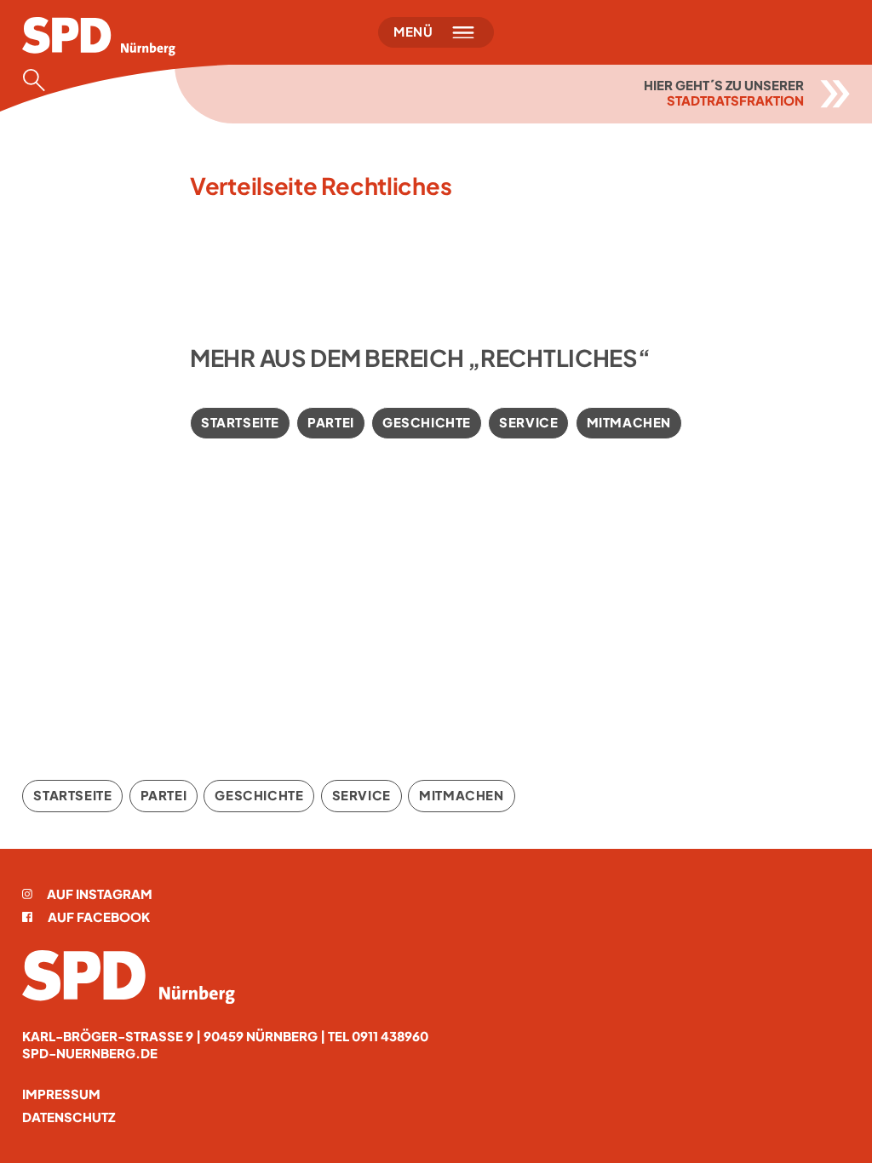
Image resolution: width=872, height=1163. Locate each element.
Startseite (240, 422)
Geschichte (426, 422)
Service (528, 422)
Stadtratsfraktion (735, 100)
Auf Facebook (99, 917)
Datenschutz (68, 1117)
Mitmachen (629, 422)
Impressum (61, 1094)
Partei (330, 422)
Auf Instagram (99, 894)
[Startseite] (128, 977)
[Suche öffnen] (39, 80)
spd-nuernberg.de (90, 1053)
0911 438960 (390, 1036)
